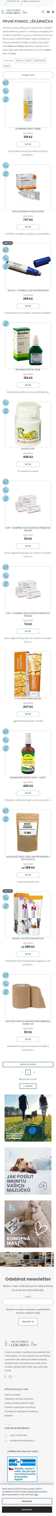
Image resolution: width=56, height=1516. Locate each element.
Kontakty (9, 1415)
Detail (28, 144)
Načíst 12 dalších (28, 1064)
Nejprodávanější (39, 60)
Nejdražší (29, 60)
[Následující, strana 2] (28, 1072)
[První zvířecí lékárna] (21, 1343)
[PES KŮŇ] (28, 833)
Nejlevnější (19, 60)
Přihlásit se (28, 1321)
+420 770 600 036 (13, 1)
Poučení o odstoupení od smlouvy (20, 1407)
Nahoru (29, 1086)
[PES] (28, 345)
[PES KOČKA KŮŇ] (28, 105)
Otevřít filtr (28, 75)
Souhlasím (27, 1509)
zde (36, 1494)
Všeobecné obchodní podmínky (19, 1399)
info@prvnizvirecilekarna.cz (30, 1)
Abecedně (7, 66)
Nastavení (27, 1501)
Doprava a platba (12, 1394)
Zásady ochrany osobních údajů (19, 1403)
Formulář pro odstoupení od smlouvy (21, 1411)
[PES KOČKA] (28, 187)
